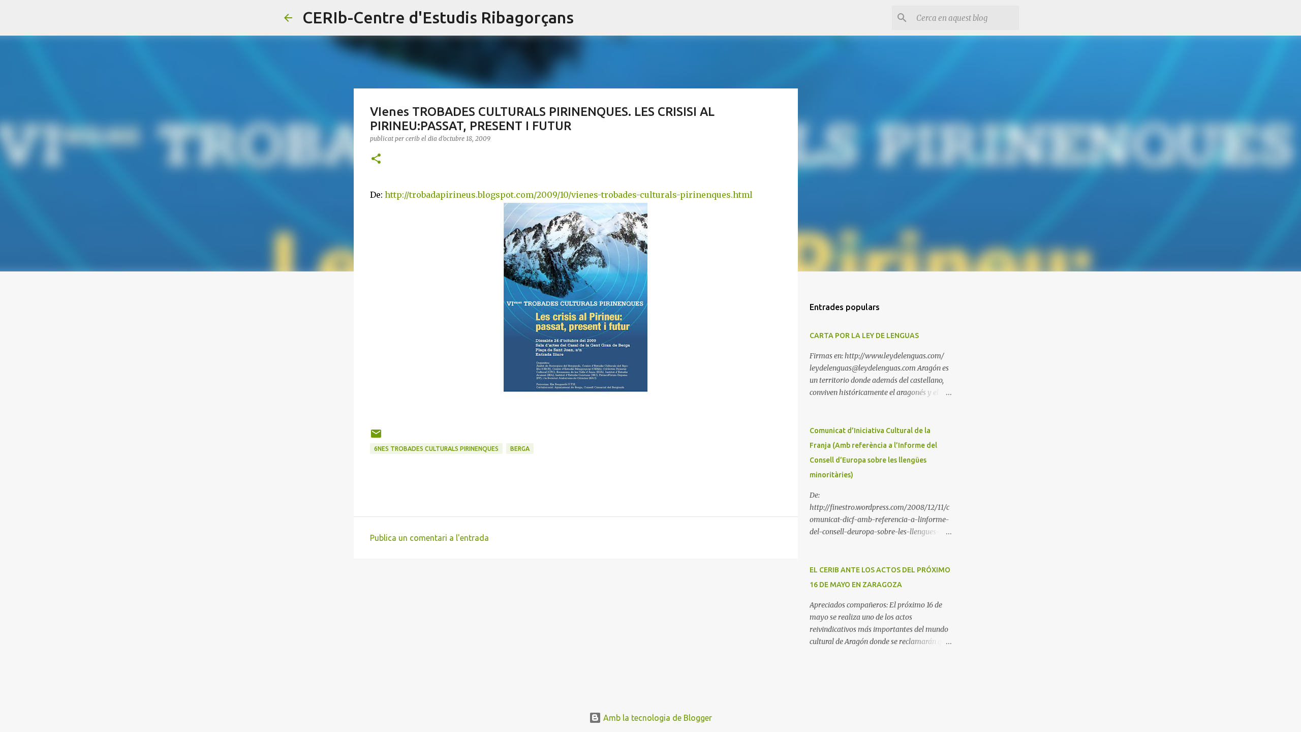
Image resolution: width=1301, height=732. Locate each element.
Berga (520, 448)
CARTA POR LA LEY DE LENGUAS (864, 335)
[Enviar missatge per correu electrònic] (376, 437)
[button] (376, 159)
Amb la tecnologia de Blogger (656, 717)
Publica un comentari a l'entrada (429, 537)
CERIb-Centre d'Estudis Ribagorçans (438, 17)
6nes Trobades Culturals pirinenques (436, 448)
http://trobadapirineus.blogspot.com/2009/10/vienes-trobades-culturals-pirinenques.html (569, 195)
